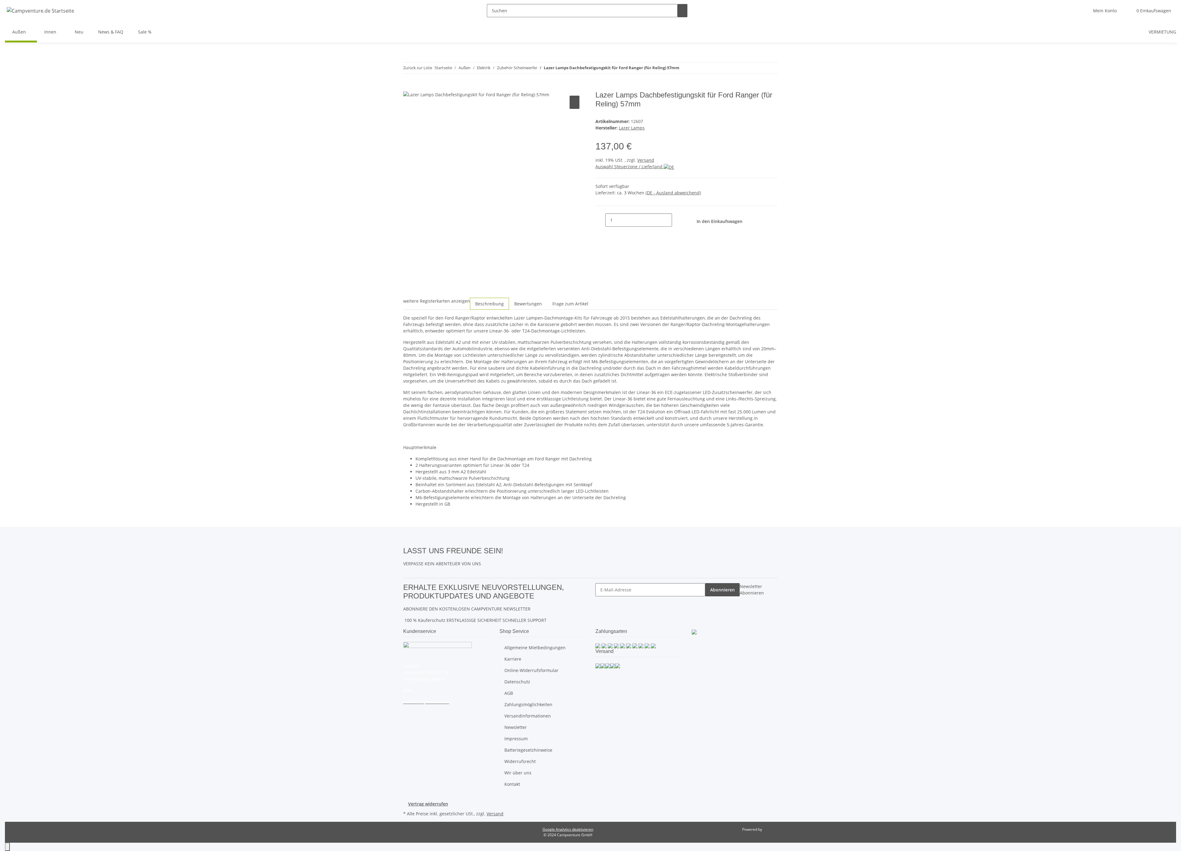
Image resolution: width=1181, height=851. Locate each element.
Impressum (516, 739)
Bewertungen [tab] (528, 304)
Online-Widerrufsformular (531, 670)
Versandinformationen (527, 716)
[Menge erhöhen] (677, 220)
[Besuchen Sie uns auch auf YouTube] (508, 557)
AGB (508, 693)
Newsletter (515, 727)
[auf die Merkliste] (574, 102)
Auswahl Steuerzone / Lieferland (629, 166)
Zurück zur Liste (417, 67)
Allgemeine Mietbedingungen (535, 647)
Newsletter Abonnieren (752, 589)
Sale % (145, 32)
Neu (79, 32)
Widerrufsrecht (520, 761)
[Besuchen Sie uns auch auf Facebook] (508, 550)
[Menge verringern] (600, 220)
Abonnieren (722, 590)
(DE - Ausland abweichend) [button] (673, 193)
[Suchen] (682, 10)
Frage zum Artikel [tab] (570, 304)
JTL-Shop (770, 829)
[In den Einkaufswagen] (408, 87)
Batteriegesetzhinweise (528, 750)
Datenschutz (517, 682)
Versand (645, 160)
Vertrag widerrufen (428, 804)
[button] (1105, 10)
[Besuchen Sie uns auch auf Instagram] (508, 564)
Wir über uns (517, 773)
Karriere (512, 659)
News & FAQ (110, 32)
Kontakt (512, 784)
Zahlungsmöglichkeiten (528, 704)
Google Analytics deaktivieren (568, 829)
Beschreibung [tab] (489, 304)
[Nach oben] (7, 847)
